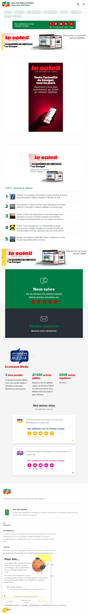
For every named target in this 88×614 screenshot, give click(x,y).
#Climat (8, 16)
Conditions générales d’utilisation (54, 605)
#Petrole (64, 12)
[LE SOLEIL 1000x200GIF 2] (44, 41)
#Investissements (50, 12)
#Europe (17, 16)
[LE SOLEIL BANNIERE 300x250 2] (44, 168)
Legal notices (35, 605)
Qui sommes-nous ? (12, 605)
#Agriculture (76, 12)
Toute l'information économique (22, 4)
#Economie (19, 12)
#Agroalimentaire (33, 12)
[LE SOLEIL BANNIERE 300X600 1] (44, 97)
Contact (25, 605)
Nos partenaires (20, 509)
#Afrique (8, 12)
